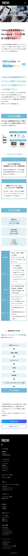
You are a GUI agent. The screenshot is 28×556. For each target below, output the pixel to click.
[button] (25, 3)
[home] (5, 3)
